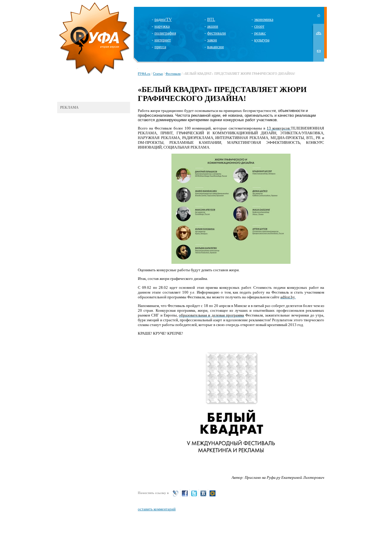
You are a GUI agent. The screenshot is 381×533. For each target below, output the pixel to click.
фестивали (216, 33)
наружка (162, 26)
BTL (211, 19)
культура (261, 40)
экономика (263, 19)
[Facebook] (185, 496)
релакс (260, 33)
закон (212, 40)
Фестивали (173, 73)
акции (212, 26)
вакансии (215, 47)
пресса (160, 47)
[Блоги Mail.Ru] (212, 496)
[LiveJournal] (175, 496)
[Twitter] (194, 496)
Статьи (158, 73)
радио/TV (163, 19)
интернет (162, 40)
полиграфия (165, 33)
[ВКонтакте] (203, 496)
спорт (259, 26)
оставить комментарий (157, 509)
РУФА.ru (144, 73)
